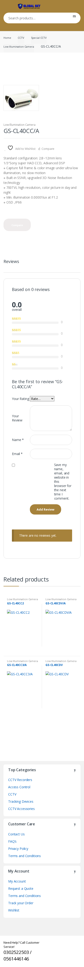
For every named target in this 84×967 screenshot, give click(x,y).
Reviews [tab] (11, 261)
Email (17, 454)
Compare (48, 149)
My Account (17, 881)
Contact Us (16, 834)
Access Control (19, 787)
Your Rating (20, 398)
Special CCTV (39, 37)
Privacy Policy (18, 848)
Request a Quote (20, 888)
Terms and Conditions (24, 856)
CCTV (21, 37)
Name (18, 440)
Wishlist (13, 910)
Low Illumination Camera (19, 46)
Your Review (17, 418)
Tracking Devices (20, 801)
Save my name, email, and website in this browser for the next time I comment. (62, 482)
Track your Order (20, 903)
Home (7, 37)
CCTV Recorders (20, 780)
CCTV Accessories (21, 808)
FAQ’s (12, 841)
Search (74, 18)
